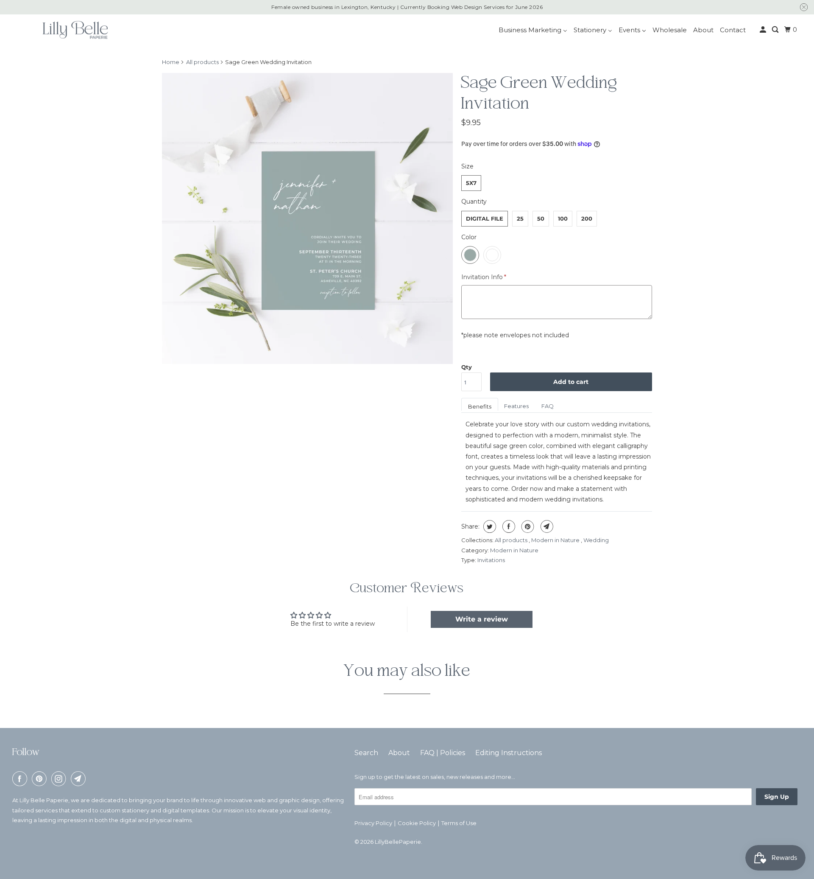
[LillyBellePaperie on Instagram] (60, 778)
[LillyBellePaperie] (74, 29)
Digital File (484, 218)
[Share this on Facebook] (507, 526)
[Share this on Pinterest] (526, 526)
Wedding (596, 540)
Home (170, 62)
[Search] (775, 29)
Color (469, 237)
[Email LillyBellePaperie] (80, 778)
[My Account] (763, 29)
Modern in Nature (556, 540)
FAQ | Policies (442, 753)
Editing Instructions (508, 753)
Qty (466, 367)
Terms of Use (459, 823)
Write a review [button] (481, 619)
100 (563, 218)
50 (540, 218)
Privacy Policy (373, 823)
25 (520, 218)
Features (516, 406)
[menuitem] (533, 30)
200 (586, 218)
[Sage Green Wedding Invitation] (307, 218)
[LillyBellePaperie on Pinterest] (41, 778)
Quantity (474, 201)
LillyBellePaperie (398, 841)
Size (467, 166)
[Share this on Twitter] (488, 526)
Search (366, 753)
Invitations (491, 560)
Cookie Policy (417, 823)
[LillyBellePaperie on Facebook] (21, 778)
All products (202, 62)
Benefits (479, 406)
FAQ (547, 406)
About (399, 753)
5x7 (471, 182)
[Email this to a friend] (545, 526)
